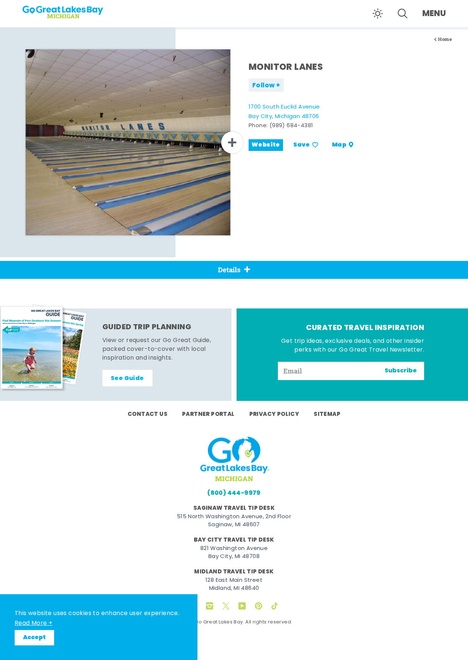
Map (339, 145)
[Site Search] (402, 13)
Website (266, 145)
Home (445, 39)
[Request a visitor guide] (44, 347)
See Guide (127, 378)
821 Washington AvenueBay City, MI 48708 (234, 553)
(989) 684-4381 (291, 125)
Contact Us (147, 414)
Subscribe (401, 371)
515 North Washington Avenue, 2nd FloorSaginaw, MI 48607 (234, 521)
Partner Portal (208, 414)
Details (229, 269)
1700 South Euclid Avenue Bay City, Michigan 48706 (284, 112)
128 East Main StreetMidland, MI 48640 (234, 584)
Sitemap (327, 414)
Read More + (33, 623)
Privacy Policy (274, 414)
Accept (34, 638)
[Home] (77, 9)
